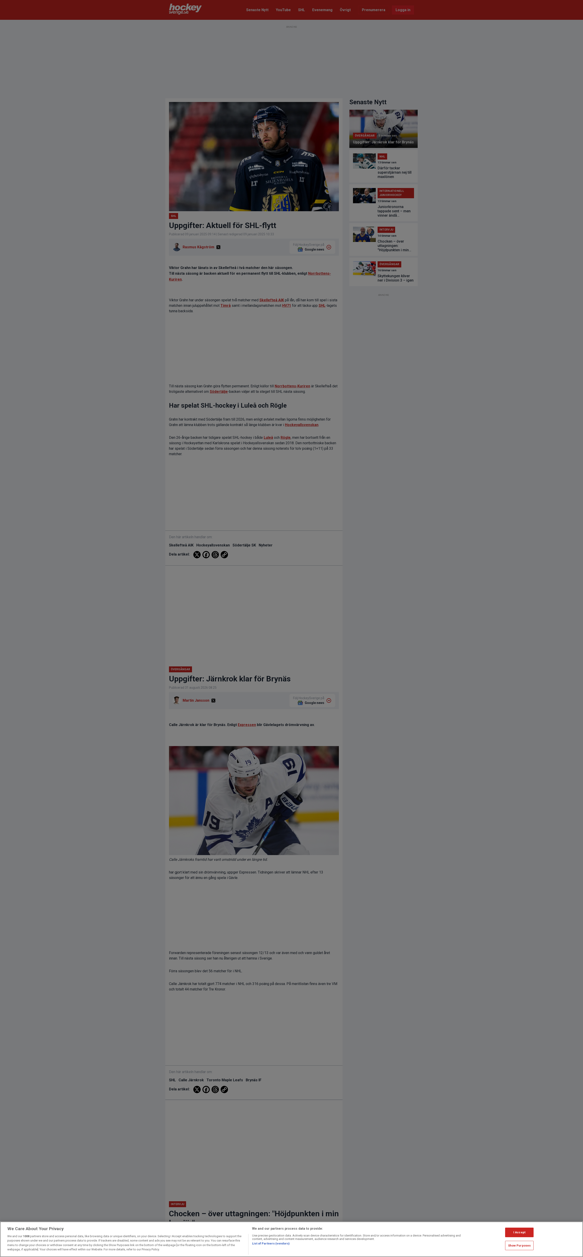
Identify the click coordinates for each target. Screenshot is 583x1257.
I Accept (519, 1232)
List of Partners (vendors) (271, 1243)
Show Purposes (519, 1245)
